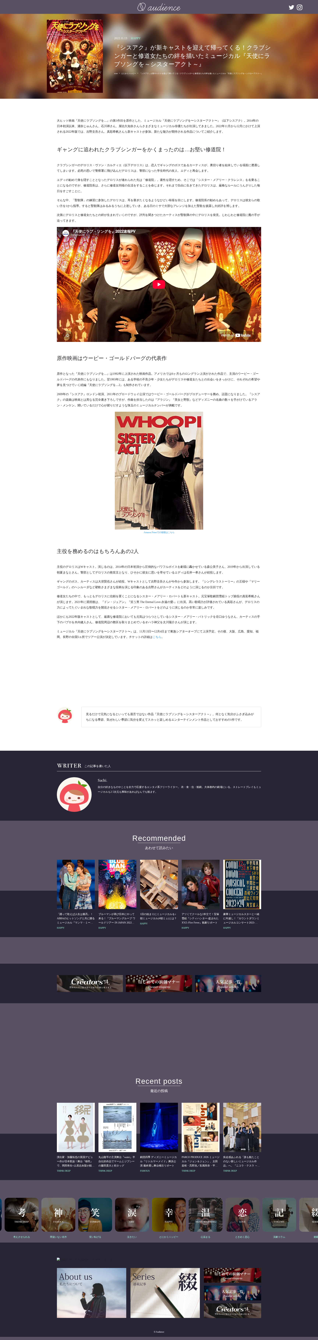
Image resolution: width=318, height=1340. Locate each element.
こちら (157, 636)
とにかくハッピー (128, 73)
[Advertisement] (159, 669)
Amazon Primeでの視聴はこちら (159, 532)
